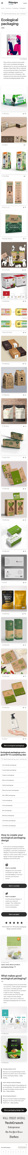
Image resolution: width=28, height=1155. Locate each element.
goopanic (5, 738)
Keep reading (10, 1091)
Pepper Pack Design (7, 332)
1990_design (6, 113)
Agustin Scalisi (6, 457)
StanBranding (6, 301)
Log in (25, 3)
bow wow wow (6, 207)
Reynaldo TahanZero (7, 238)
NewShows (5, 144)
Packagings (15, 8)
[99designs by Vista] (13, 3)
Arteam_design (5, 962)
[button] (26, 1144)
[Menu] (2, 3)
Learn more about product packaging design (10, 966)
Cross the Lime (6, 269)
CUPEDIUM (24, 59)
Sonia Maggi (6, 176)
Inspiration (8, 8)
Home (3, 8)
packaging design (15, 78)
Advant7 (5, 582)
